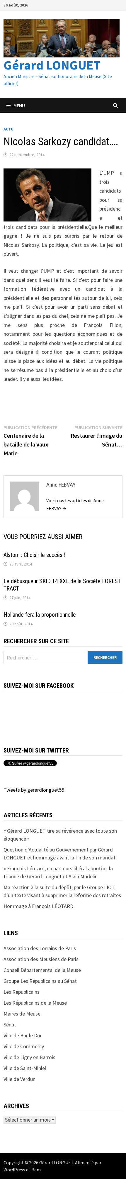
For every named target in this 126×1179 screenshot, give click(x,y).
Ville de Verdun (19, 1079)
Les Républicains (22, 991)
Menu (19, 105)
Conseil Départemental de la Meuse (42, 970)
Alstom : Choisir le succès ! (34, 554)
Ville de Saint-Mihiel (25, 1068)
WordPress (14, 1170)
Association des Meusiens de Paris (41, 959)
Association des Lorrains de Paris (40, 948)
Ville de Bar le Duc (23, 1035)
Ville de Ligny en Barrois (29, 1057)
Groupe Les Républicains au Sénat (40, 981)
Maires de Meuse (22, 1013)
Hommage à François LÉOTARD (38, 906)
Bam (36, 1170)
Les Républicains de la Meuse (35, 1002)
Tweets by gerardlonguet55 (34, 789)
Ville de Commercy (24, 1046)
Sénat (10, 1024)
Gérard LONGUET (52, 65)
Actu (8, 129)
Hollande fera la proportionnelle (40, 614)
